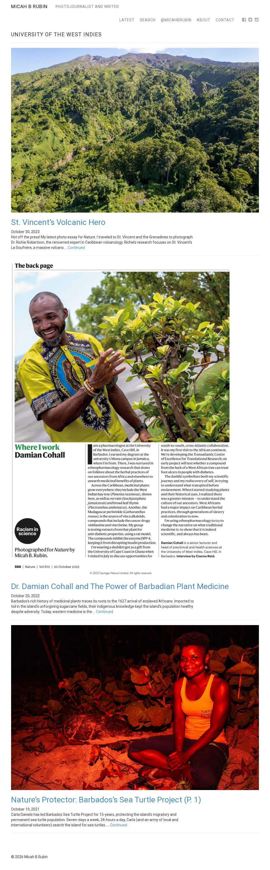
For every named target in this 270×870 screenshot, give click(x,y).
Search (148, 20)
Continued (76, 247)
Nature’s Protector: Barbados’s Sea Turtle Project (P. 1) (106, 799)
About (203, 20)
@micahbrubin (176, 20)
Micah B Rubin (29, 6)
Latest (126, 20)
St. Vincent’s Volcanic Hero (58, 222)
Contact (225, 20)
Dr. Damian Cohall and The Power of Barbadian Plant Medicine (120, 586)
